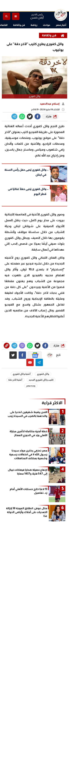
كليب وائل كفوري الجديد (41, 380)
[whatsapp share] (22, 116)
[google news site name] (34, 355)
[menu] (15, 16)
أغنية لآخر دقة (15, 380)
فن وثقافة (19, 25)
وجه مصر (30, 385)
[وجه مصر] (60, 14)
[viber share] (14, 116)
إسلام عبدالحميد (50, 103)
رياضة (34, 25)
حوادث (46, 25)
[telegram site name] (39, 362)
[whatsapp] (7, 346)
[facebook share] (37, 116)
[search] (6, 16)
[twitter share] (30, 116)
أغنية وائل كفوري (22, 374)
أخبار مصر (61, 25)
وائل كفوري (43, 374)
